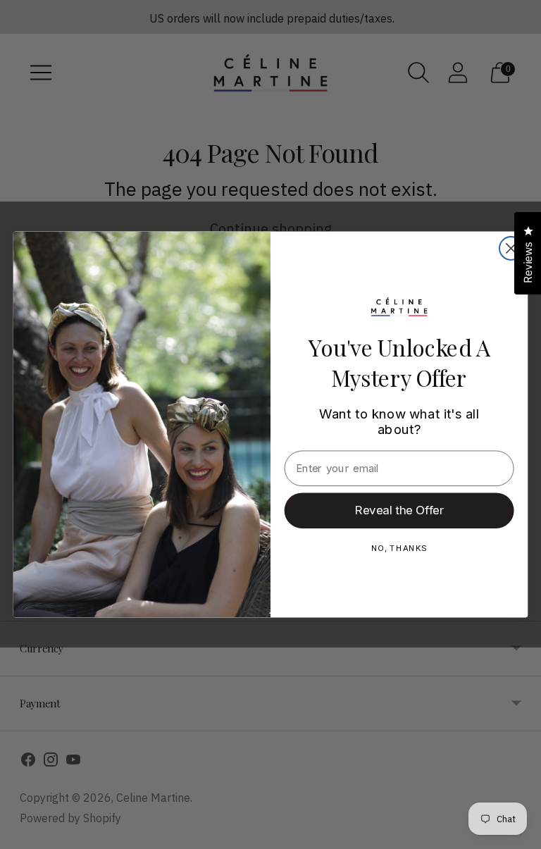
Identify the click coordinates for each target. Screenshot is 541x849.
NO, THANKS (399, 547)
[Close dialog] (511, 248)
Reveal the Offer (399, 510)
